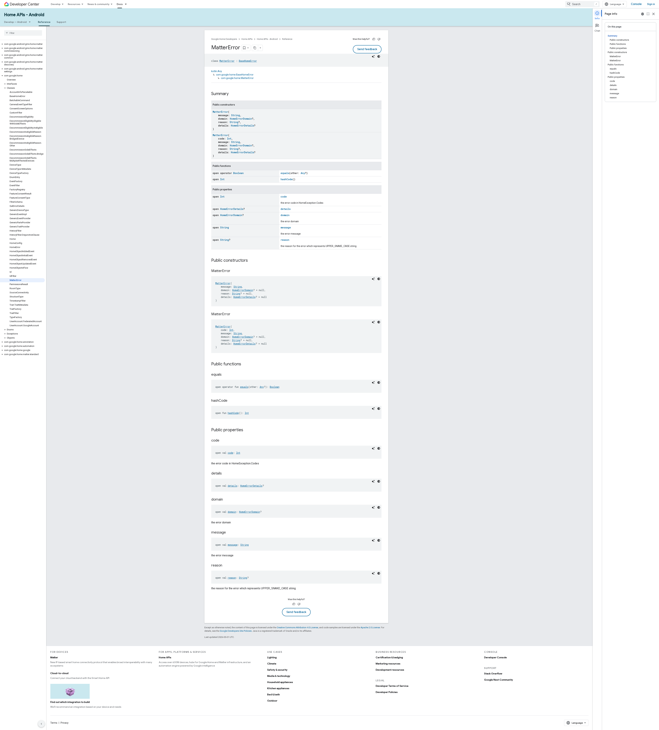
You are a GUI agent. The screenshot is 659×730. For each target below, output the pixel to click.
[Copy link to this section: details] (225, 474)
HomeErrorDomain (241, 118)
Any (303, 173)
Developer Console (495, 657)
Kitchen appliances (278, 688)
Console (636, 4)
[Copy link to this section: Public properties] (246, 430)
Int (229, 138)
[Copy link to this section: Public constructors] (251, 261)
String (235, 115)
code (284, 196)
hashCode (287, 179)
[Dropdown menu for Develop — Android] (31, 22)
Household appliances (280, 682)
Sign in (651, 4)
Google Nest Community (498, 679)
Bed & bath (273, 694)
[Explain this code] (373, 56)
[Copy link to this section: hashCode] (230, 401)
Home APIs (246, 39)
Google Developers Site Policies (236, 631)
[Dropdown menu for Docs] (127, 4)
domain (285, 215)
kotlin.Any (216, 71)
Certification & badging (389, 657)
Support (61, 22)
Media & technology (278, 675)
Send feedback (367, 49)
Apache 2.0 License (370, 627)
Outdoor (272, 700)
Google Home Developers (224, 39)
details (286, 209)
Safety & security (277, 669)
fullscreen (648, 14)
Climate (271, 663)
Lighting (272, 657)
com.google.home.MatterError (237, 78)
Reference (44, 22)
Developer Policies (387, 692)
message (286, 227)
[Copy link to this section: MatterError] (233, 271)
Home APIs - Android (24, 14)
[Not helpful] (378, 39)
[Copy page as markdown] (255, 48)
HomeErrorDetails (242, 125)
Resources (74, 4)
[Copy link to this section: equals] (225, 375)
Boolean (238, 173)
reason (285, 239)
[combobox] (582, 4)
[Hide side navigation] (41, 723)
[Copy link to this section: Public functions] (244, 364)
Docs (120, 4)
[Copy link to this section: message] (229, 533)
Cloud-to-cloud (59, 673)
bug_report (642, 14)
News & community (98, 4)
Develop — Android (15, 22)
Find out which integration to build (70, 702)
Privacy (64, 722)
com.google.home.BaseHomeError (234, 74)
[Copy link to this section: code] (222, 441)
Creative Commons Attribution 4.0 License (297, 627)
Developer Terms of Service (392, 685)
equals (285, 173)
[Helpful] (373, 39)
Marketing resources (388, 663)
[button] (22, 44)
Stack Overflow (493, 673)
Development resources (390, 669)
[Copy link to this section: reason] (225, 566)
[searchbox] (23, 33)
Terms (53, 722)
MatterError (227, 60)
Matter (54, 657)
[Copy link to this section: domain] (226, 500)
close (653, 14)
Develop (56, 4)
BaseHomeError (248, 60)
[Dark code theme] (378, 56)
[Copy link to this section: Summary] (232, 94)
